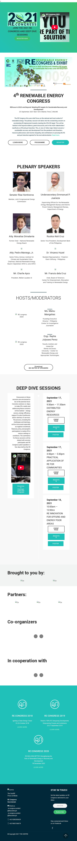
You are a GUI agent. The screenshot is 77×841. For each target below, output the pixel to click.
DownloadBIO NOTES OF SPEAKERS (38, 367)
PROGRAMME (40, 142)
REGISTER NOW (22, 38)
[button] (36, 636)
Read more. (56, 135)
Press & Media (12, 796)
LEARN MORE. (22, 727)
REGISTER (60, 142)
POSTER (56, 435)
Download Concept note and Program (20, 489)
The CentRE (11, 793)
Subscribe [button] (60, 812)
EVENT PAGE (56, 420)
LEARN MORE (18, 142)
